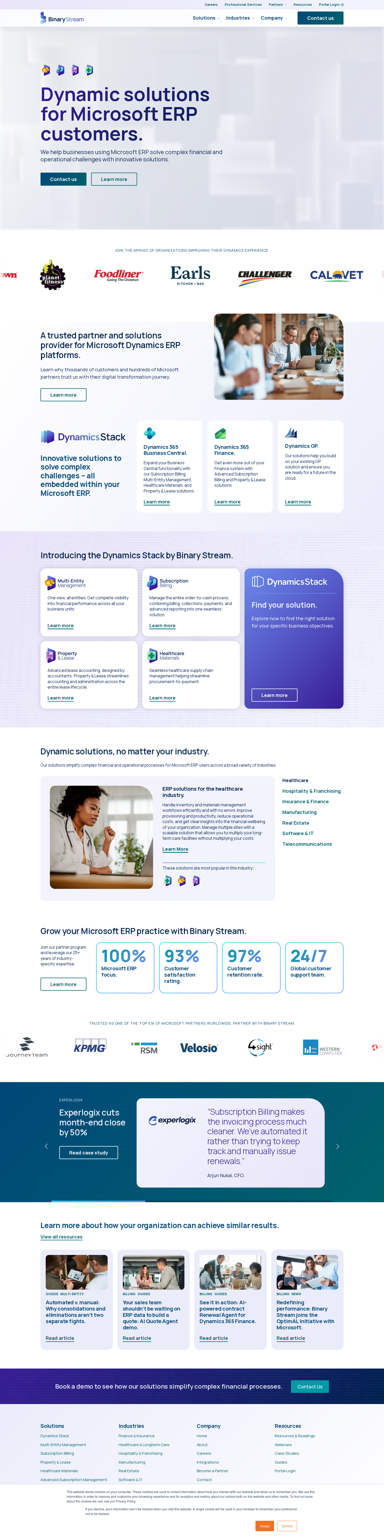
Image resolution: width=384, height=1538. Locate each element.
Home (202, 1435)
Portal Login (329, 4)
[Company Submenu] (285, 18)
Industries (238, 18)
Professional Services (243, 4)
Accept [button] (265, 1526)
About (202, 1444)
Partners (276, 4)
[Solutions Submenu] (217, 18)
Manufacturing (132, 1462)
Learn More (175, 849)
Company (272, 18)
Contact (204, 1479)
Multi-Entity (72, 1294)
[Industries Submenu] (252, 18)
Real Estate (129, 1470)
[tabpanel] (157, 838)
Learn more (157, 501)
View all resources (61, 1237)
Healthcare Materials (59, 1470)
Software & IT (130, 1479)
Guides (52, 1294)
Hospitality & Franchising (140, 1453)
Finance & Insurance (137, 1435)
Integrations (208, 1462)
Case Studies (287, 1453)
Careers (211, 4)
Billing (129, 1294)
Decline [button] (287, 1526)
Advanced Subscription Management (73, 1479)
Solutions (204, 18)
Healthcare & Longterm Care (144, 1444)
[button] (46, 1146)
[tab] (312, 780)
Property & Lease (55, 1462)
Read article (60, 1338)
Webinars (283, 1444)
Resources (303, 4)
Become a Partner (212, 1470)
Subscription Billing (57, 1453)
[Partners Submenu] (285, 4)
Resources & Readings (295, 1435)
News (296, 1294)
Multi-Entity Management (63, 1444)
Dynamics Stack (54, 1435)
